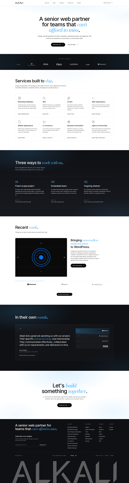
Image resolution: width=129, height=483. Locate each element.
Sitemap (112, 452)
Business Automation (73, 440)
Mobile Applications (72, 435)
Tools (86, 428)
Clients (100, 431)
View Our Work (73, 44)
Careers (101, 435)
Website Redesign (72, 445)
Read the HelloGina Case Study (26, 352)
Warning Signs (88, 435)
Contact (79, 2)
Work (54, 2)
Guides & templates (90, 426)
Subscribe (43, 442)
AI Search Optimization (73, 431)
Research (87, 433)
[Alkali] (19, 3)
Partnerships (102, 433)
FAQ (100, 438)
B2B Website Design (73, 426)
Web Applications (72, 433)
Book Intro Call (108, 2)
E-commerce (71, 438)
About (100, 424)
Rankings (87, 431)
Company (61, 2)
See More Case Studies (64, 294)
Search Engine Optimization (74, 428)
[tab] (31, 283)
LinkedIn (111, 426)
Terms (106, 452)
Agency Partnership (72, 442)
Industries (101, 426)
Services (47, 2)
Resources (70, 2)
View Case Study (78, 265)
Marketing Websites (72, 424)
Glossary (87, 438)
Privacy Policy (99, 452)
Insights (87, 424)
